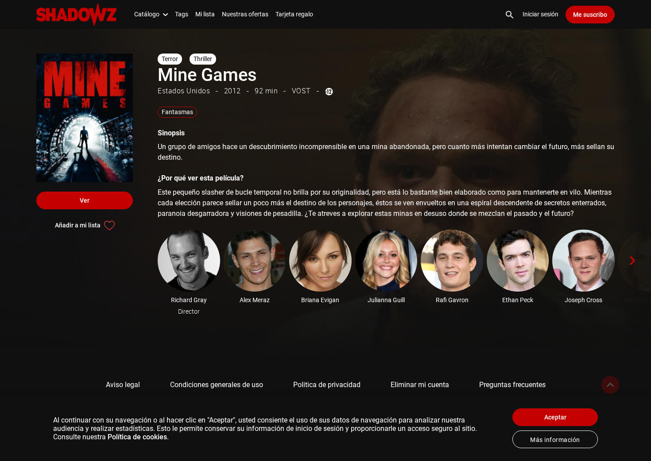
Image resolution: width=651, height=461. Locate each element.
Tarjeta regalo (294, 14)
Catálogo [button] (146, 14)
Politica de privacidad (326, 384)
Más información (555, 439)
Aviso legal (123, 384)
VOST (301, 91)
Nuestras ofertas (245, 14)
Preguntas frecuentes (512, 384)
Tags (181, 14)
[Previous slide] (145, 260)
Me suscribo (590, 14)
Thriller (203, 58)
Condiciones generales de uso (216, 384)
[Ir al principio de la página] (610, 385)
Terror (170, 58)
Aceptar (555, 417)
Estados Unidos (184, 91)
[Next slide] (632, 260)
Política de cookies (137, 437)
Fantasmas (177, 111)
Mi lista (205, 14)
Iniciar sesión (540, 14)
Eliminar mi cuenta (420, 384)
